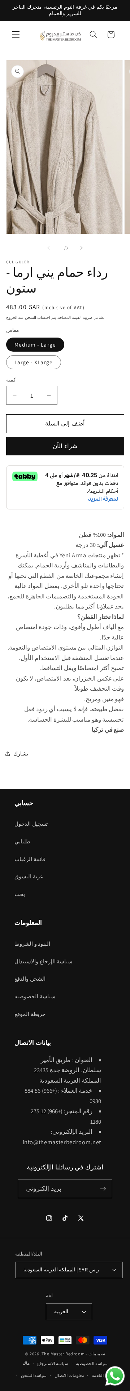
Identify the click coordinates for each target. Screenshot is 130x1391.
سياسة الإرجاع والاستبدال (43, 961)
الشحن (30, 317)
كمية (11, 379)
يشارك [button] (20, 753)
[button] (16, 34)
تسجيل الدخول (31, 823)
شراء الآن (65, 446)
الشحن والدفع (30, 978)
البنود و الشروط (32, 943)
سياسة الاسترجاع (52, 1363)
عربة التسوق (28, 876)
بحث (19, 893)
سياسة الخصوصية (92, 1363)
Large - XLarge (33, 362)
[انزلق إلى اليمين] (82, 248)
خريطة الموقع (30, 1013)
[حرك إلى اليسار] (48, 248)
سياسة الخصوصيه (35, 996)
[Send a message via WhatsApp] (115, 1376)
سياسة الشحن (34, 1375)
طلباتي (22, 841)
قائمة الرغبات (30, 858)
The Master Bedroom (63, 1353)
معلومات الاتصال (69, 1375)
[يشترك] (103, 1189)
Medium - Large (35, 344)
